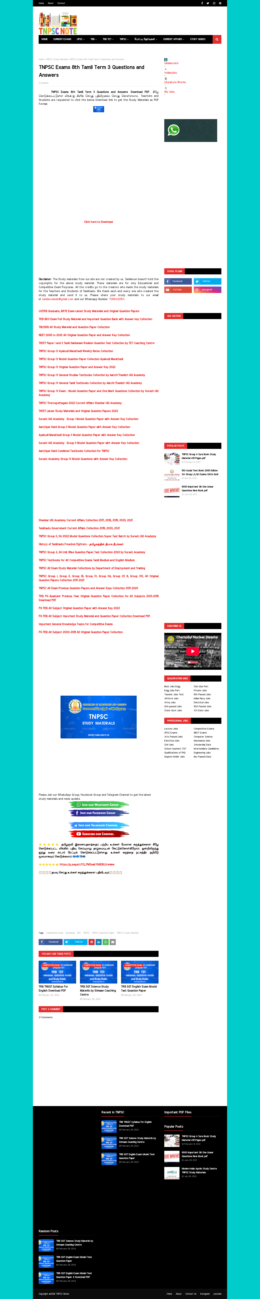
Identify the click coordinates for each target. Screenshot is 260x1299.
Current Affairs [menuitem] (172, 39)
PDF (79, 933)
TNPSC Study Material (56, 59)
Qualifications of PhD (175, 753)
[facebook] (202, 3)
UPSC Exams (170, 733)
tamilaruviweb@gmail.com (57, 299)
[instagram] (214, 3)
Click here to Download (98, 222)
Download (70, 933)
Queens (45, 83)
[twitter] (208, 3)
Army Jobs (169, 702)
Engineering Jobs (202, 753)
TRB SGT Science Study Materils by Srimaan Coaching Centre (98, 990)
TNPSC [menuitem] (123, 39)
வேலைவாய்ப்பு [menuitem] (74, 48)
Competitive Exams (204, 729)
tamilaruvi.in (171, 63)
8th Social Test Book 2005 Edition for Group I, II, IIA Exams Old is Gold (200, 472)
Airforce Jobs (171, 698)
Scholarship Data (202, 745)
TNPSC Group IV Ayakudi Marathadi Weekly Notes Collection (76, 351)
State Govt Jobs (173, 710)
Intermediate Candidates (206, 749)
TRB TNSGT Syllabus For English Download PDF (53, 988)
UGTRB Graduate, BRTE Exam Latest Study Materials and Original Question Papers (89, 311)
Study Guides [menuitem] (197, 39)
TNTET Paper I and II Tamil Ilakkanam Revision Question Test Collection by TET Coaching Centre (96, 343)
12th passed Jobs (173, 706)
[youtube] (178, 290)
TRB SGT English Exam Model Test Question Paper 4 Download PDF (74, 1275)
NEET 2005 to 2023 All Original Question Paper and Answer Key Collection (84, 335)
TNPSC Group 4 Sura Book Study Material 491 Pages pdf (199, 456)
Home (41, 3)
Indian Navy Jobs (202, 698)
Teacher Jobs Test (174, 694)
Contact (61, 3)
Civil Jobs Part (201, 686)
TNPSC (86, 933)
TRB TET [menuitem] (107, 39)
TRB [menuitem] (92, 39)
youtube (217, 1294)
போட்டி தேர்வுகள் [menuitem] (144, 39)
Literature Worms (175, 82)
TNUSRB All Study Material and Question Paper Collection (74, 327)
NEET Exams (200, 733)
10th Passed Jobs (202, 706)
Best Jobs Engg (172, 686)
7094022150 (116, 299)
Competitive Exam (54, 933)
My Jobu (169, 92)
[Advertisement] (99, 140)
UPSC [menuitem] (79, 39)
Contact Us (190, 1294)
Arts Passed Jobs (173, 737)
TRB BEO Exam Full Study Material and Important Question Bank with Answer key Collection (95, 319)
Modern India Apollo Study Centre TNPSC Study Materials (199, 1171)
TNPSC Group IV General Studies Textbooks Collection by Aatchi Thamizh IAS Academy (92, 375)
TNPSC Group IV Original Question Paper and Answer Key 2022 (77, 367)
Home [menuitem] (44, 39)
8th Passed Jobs (202, 694)
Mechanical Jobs (202, 741)
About (50, 3)
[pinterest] (219, 3)
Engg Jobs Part (172, 690)
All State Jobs (201, 710)
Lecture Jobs (171, 729)
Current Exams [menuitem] (62, 39)
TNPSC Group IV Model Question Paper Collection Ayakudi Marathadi (81, 359)
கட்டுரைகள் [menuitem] (95, 48)
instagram (205, 1294)
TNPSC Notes (62, 1294)
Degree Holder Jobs (174, 757)
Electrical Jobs (201, 702)
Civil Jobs (169, 745)
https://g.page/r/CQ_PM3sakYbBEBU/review (87, 864)
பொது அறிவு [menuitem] (49, 48)
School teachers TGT (175, 749)
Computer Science (203, 737)
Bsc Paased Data (202, 757)
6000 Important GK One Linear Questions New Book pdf (197, 489)
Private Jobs (200, 690)
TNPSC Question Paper (103, 933)
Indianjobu (170, 73)
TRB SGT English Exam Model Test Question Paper (139, 988)
